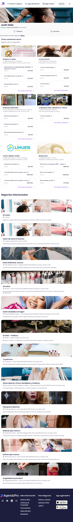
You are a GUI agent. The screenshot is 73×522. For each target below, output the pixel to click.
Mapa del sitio (25, 511)
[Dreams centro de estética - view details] (18, 51)
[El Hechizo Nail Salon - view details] (18, 99)
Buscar (61, 4)
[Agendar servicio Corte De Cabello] (54, 117)
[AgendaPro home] (3, 3)
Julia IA (40, 506)
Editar (22, 36)
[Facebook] (7, 501)
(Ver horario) (22, 27)
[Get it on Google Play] (64, 506)
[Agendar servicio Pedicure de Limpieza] (18, 125)
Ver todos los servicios (25, 91)
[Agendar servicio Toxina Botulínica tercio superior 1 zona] (18, 173)
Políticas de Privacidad (24, 504)
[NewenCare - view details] (54, 148)
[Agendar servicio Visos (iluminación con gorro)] (18, 77)
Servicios (56, 31)
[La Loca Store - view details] (54, 51)
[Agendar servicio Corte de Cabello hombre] (54, 76)
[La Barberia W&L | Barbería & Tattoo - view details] (54, 99)
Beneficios (24, 514)
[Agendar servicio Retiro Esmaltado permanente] (18, 133)
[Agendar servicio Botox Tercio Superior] (54, 173)
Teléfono (19, 31)
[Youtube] (16, 501)
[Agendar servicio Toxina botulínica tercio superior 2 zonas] (18, 181)
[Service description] (32, 67)
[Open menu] (69, 4)
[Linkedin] (12, 501)
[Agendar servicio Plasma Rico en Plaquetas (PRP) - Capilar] (54, 165)
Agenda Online (43, 503)
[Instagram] (3, 501)
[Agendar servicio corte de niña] (54, 85)
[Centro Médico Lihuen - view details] (18, 148)
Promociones (25, 508)
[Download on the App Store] (64, 501)
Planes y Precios (44, 499)
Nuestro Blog (25, 499)
